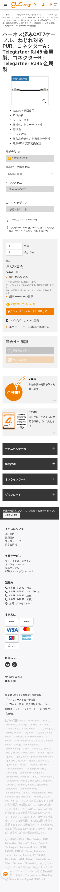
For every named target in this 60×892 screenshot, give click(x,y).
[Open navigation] (5, 5)
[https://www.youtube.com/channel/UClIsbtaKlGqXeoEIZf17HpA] (7, 664)
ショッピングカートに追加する (27, 312)
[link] (30, 351)
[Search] (35, 5)
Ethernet (25, 20)
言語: (15, 676)
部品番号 (11, 151)
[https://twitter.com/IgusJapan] (14, 664)
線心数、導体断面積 (18, 167)
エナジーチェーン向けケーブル (29, 15)
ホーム (8, 15)
